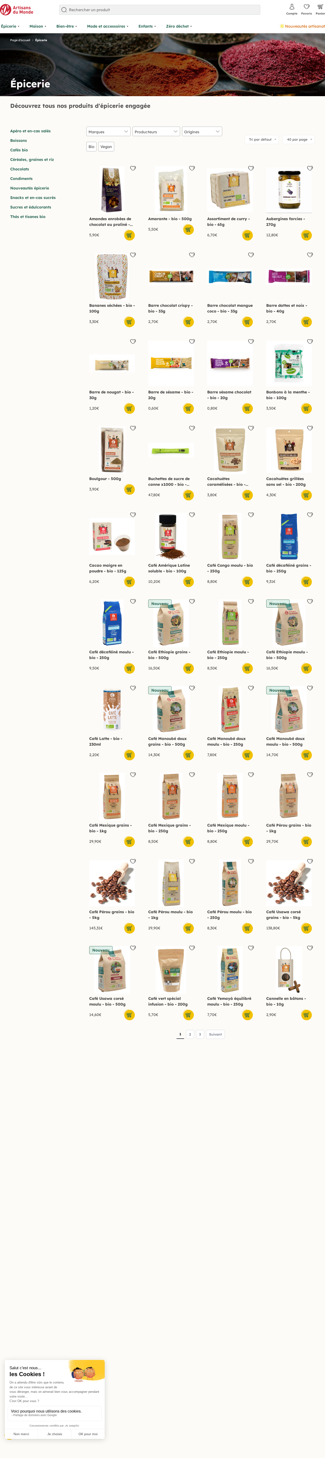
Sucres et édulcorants (30, 207)
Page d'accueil (20, 40)
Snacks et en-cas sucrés (33, 197)
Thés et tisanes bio (27, 216)
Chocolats (19, 169)
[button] (188, 229)
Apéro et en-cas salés (30, 131)
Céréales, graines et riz (32, 159)
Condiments (21, 178)
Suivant (215, 1034)
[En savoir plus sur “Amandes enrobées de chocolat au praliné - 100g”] (129, 235)
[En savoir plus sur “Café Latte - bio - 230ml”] (129, 754)
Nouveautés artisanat (305, 26)
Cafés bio (19, 150)
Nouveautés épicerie (29, 188)
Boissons (18, 140)
